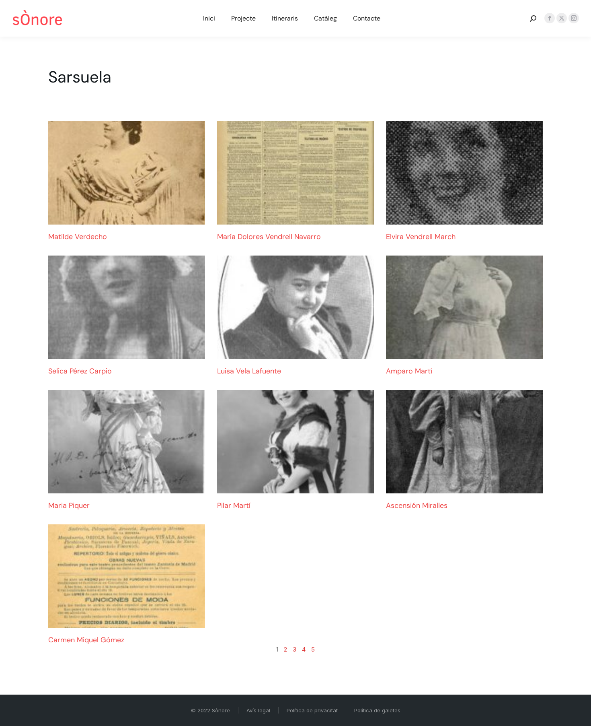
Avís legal (258, 710)
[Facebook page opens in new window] (549, 18)
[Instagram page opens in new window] (573, 18)
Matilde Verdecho (77, 236)
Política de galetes (377, 710)
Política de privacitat (312, 710)
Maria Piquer (69, 505)
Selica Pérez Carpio (80, 371)
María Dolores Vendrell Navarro (269, 236)
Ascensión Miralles (416, 505)
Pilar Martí (233, 505)
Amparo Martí (409, 371)
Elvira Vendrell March (421, 236)
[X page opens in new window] (561, 18)
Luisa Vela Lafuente (249, 371)
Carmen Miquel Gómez (86, 640)
